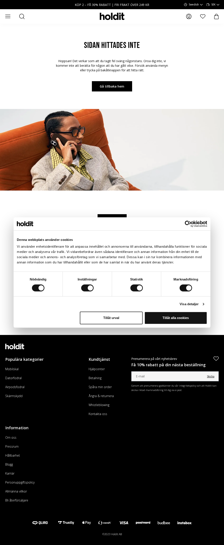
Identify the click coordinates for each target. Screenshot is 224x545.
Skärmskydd (14, 396)
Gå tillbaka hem (112, 86)
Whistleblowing (99, 405)
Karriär (9, 473)
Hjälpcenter (97, 369)
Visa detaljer (189, 304)
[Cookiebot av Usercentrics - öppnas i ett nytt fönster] (188, 224)
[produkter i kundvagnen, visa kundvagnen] (216, 16)
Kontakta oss (98, 414)
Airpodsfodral (14, 387)
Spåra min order (100, 387)
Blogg (9, 464)
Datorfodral (13, 378)
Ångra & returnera (101, 396)
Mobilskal (12, 369)
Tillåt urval (111, 318)
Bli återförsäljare (16, 500)
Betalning (95, 378)
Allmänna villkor (16, 491)
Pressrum (12, 446)
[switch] (87, 287)
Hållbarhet (12, 455)
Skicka (210, 376)
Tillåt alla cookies (176, 318)
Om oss (10, 437)
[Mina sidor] (188, 16)
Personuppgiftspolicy (20, 482)
